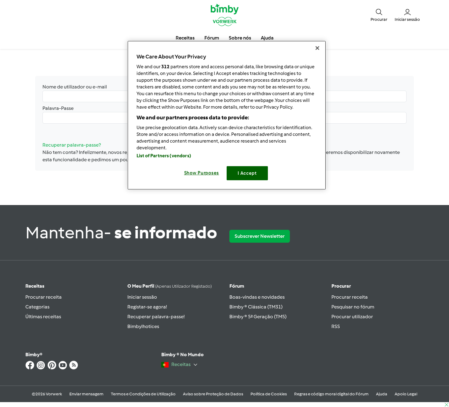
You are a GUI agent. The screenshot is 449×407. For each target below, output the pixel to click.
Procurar (341, 286)
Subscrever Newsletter (260, 236)
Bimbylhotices (143, 326)
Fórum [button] (211, 38)
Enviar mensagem (86, 394)
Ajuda (381, 394)
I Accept (247, 173)
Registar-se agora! (147, 307)
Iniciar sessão (142, 297)
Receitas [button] (185, 38)
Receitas (34, 286)
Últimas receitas (43, 316)
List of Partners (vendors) (164, 156)
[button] (379, 15)
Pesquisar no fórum (352, 307)
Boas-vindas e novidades (257, 297)
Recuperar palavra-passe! (155, 316)
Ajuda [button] (267, 38)
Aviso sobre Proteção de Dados (213, 394)
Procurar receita (43, 297)
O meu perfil (169, 286)
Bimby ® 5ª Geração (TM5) (258, 316)
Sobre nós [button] (240, 38)
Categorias (37, 307)
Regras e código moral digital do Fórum (331, 394)
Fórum (236, 286)
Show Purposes (201, 173)
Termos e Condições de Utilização (143, 394)
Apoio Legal (406, 394)
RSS (335, 326)
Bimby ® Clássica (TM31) (256, 307)
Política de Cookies (268, 394)
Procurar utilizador (352, 316)
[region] (226, 115)
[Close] (317, 48)
